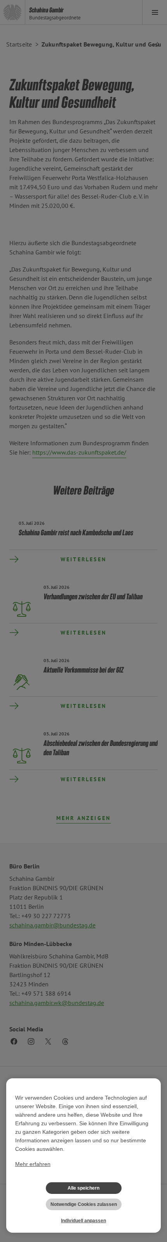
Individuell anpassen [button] (83, 1220)
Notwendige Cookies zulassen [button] (83, 1204)
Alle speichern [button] (83, 1188)
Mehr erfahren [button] (32, 1164)
